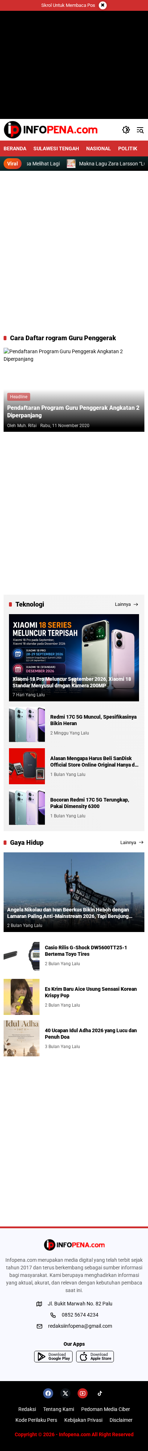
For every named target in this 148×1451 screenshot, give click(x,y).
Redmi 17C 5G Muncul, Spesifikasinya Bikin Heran (93, 720)
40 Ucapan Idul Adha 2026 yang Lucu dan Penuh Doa (91, 1034)
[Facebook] (48, 1393)
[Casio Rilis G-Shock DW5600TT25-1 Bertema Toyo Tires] (22, 955)
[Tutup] (103, 5)
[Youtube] (83, 1393)
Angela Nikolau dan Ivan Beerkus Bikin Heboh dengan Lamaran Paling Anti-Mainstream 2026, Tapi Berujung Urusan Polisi (68, 913)
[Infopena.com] (50, 130)
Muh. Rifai (27, 425)
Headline (18, 396)
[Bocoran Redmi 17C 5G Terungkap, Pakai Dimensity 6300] (27, 808)
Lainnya (123, 604)
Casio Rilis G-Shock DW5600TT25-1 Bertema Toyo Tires (86, 951)
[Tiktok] (100, 1393)
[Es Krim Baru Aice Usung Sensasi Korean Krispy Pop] (22, 997)
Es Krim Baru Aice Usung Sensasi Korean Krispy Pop (91, 992)
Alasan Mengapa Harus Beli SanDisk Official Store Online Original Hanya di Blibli (93, 761)
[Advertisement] (74, 252)
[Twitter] (65, 1393)
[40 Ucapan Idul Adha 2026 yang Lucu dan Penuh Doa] (22, 1038)
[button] (126, 129)
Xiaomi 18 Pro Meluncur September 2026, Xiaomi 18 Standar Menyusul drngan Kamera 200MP (72, 682)
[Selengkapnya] (74, 1245)
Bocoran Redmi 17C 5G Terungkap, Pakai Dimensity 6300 (89, 803)
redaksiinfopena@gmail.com (80, 1326)
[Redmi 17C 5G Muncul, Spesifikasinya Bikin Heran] (27, 725)
